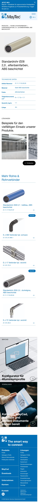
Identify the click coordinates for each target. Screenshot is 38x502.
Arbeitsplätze (24, 459)
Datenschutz (23, 491)
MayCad (5, 469)
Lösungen (24, 450)
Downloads (6, 473)
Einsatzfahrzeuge (25, 478)
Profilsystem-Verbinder (8, 459)
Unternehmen (7, 480)
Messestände (24, 483)
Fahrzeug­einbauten (25, 480)
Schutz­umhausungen (26, 464)
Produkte (5, 26)
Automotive (23, 471)
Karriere (5, 484)
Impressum (23, 490)
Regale (22, 469)
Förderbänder (24, 466)
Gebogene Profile (6, 455)
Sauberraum (23, 462)
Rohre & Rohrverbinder (18, 26)
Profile (3, 452)
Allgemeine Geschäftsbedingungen (26, 494)
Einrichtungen (24, 473)
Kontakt (5, 491)
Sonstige (22, 485)
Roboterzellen (24, 476)
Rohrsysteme (24, 457)
